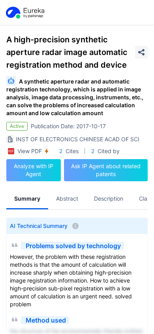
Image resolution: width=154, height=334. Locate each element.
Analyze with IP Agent (33, 170)
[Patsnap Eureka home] (24, 13)
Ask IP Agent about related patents (106, 170)
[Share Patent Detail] (141, 52)
